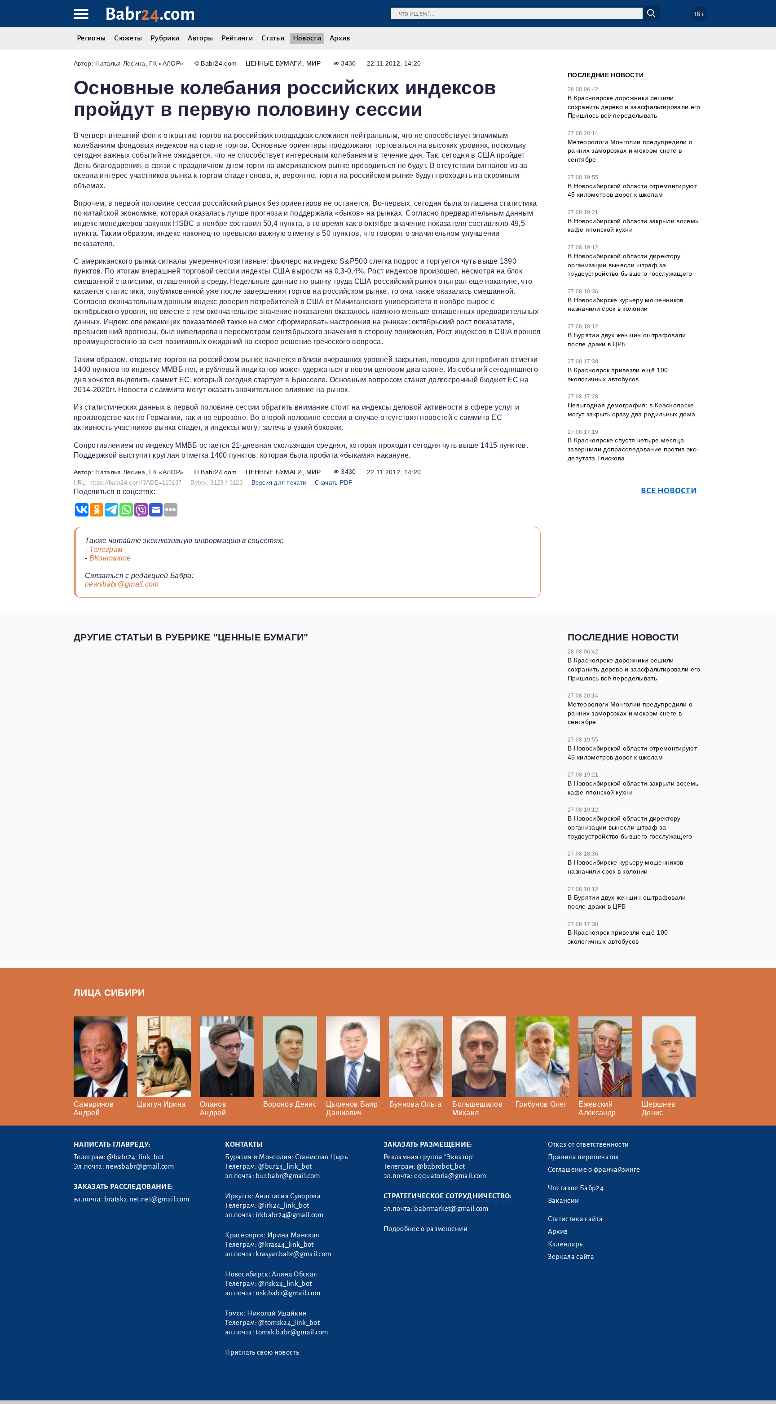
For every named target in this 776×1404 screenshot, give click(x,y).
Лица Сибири (109, 992)
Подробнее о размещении (425, 1228)
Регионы (91, 38)
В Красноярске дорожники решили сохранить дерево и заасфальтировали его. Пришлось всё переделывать (635, 106)
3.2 (128, 1385)
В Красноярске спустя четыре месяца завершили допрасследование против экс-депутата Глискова (633, 449)
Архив (340, 38)
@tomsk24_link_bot (288, 1322)
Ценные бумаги (274, 63)
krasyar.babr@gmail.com (293, 1254)
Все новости (669, 490)
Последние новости (606, 75)
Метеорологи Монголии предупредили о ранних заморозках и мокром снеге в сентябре (630, 150)
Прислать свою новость (262, 1352)
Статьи (272, 38)
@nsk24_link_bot (285, 1283)
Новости (307, 38)
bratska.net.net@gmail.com (146, 1199)
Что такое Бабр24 (576, 1188)
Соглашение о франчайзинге (594, 1169)
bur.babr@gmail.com (288, 1175)
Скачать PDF (333, 482)
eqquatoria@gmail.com (450, 1175)
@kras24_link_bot (285, 1244)
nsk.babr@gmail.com (288, 1293)
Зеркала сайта (571, 1256)
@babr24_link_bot (135, 1157)
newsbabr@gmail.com (122, 584)
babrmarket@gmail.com (451, 1208)
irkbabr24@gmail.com (289, 1215)
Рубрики (164, 38)
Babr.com (150, 14)
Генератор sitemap (278, 1385)
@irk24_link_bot (283, 1205)
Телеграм (106, 549)
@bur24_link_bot (285, 1166)
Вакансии (563, 1200)
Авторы (200, 38)
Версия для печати (278, 482)
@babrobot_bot (441, 1166)
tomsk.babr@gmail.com (292, 1332)
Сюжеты (128, 38)
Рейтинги (237, 38)
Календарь (565, 1244)
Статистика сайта (575, 1219)
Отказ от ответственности (588, 1144)
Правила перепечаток (583, 1157)
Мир (313, 63)
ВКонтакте (110, 558)
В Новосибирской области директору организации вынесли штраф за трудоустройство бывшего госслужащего (630, 264)
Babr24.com (219, 63)
